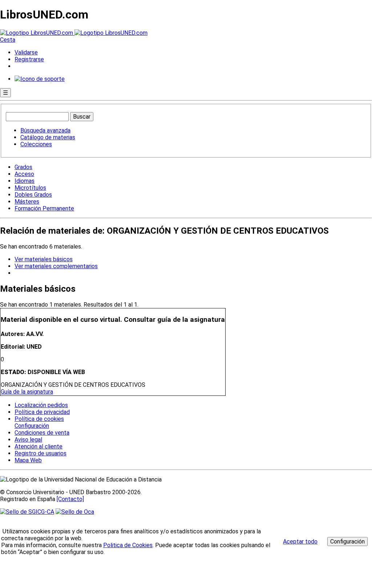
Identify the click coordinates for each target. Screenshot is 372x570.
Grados (23, 167)
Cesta (7, 39)
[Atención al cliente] (40, 78)
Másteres (27, 201)
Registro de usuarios (40, 453)
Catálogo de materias (47, 137)
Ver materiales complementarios (56, 266)
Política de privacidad (42, 412)
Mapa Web (28, 460)
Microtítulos (30, 187)
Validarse (26, 52)
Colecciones (36, 144)
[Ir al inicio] (73, 32)
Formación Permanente (44, 208)
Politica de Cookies (128, 545)
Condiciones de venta (42, 432)
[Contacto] (70, 499)
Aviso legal (28, 439)
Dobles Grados (33, 194)
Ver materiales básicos (44, 259)
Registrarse (29, 59)
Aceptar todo (300, 541)
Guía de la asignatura (27, 391)
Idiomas (25, 180)
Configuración (31, 426)
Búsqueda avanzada (45, 130)
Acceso (24, 174)
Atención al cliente (38, 446)
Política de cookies (39, 418)
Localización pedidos (41, 405)
